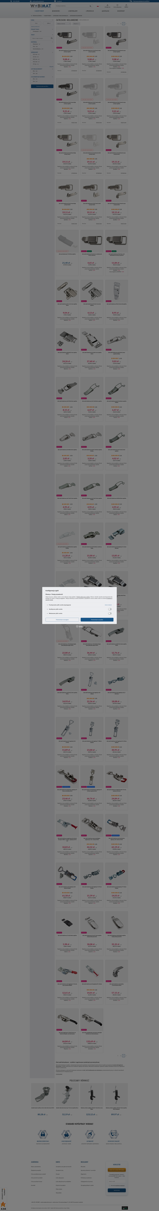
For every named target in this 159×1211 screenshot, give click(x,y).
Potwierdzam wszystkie (97, 619)
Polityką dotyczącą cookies (83, 597)
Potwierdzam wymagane (62, 619)
